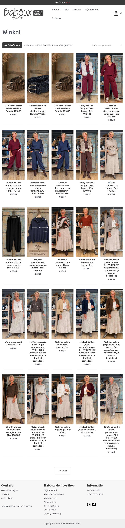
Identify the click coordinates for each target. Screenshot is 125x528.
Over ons (77, 9)
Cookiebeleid (50, 509)
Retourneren (50, 502)
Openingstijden (51, 506)
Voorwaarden (50, 498)
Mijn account (91, 9)
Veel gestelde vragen (54, 494)
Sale (66, 9)
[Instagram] (89, 504)
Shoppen (56, 9)
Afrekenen (57, 18)
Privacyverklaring (52, 513)
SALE (68, 2)
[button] (121, 13)
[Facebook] (94, 504)
